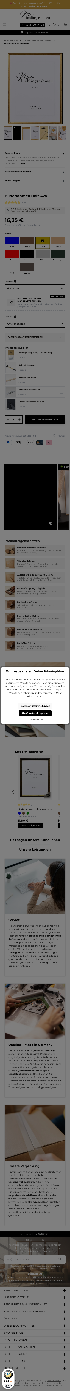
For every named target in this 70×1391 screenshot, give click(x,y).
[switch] (8, 1386)
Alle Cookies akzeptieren (35, 713)
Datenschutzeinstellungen (35, 706)
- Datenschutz (35, 719)
